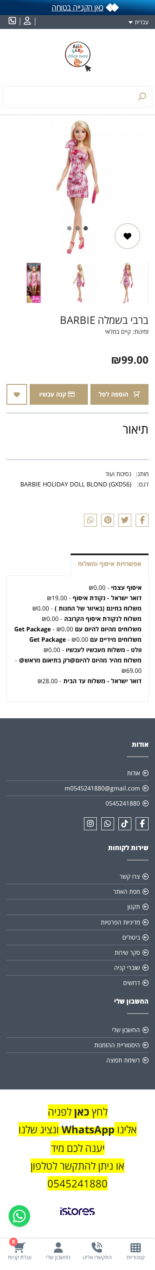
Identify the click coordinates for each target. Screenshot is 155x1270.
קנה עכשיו (53, 394)
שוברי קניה (127, 967)
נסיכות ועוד (118, 474)
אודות (133, 773)
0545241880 (122, 803)
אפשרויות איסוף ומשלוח (109, 564)
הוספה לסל (114, 394)
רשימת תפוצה (123, 1060)
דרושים (131, 983)
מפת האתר (126, 891)
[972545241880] (107, 823)
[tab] (86, 228)
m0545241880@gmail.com (102, 788)
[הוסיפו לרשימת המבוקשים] (127, 236)
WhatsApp (88, 1129)
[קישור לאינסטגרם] (90, 823)
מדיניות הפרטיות (120, 922)
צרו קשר (130, 876)
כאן (80, 1111)
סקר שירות (127, 952)
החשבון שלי (126, 1030)
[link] (77, 1218)
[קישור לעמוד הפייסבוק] (142, 823)
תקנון (133, 906)
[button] (126, 282)
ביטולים (131, 937)
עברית (142, 22)
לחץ (98, 1111)
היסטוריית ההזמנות (117, 1045)
